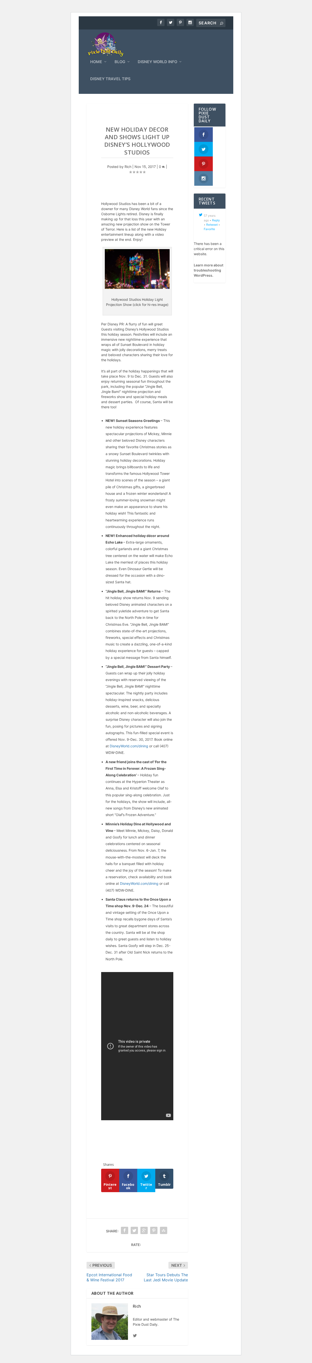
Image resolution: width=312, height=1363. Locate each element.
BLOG (120, 62)
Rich (128, 167)
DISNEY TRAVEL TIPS (110, 79)
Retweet (212, 224)
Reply (216, 220)
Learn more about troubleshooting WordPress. (208, 270)
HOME (96, 62)
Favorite (209, 229)
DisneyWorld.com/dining (129, 746)
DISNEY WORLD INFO (157, 62)
